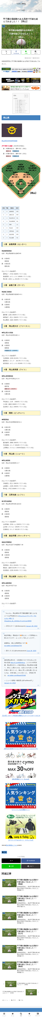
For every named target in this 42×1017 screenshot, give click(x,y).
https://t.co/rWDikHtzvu (17, 662)
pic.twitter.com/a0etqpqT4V (13, 645)
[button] (35, 52)
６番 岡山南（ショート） (21, 107)
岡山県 (16, 98)
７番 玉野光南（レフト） (21, 109)
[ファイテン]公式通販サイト (21, 809)
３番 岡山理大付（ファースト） (22, 103)
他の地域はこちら (11, 845)
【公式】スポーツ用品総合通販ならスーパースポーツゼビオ (21, 715)
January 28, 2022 (31, 626)
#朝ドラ (11, 618)
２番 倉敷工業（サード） (21, 101)
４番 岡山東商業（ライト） (21, 104)
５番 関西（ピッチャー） (21, 106)
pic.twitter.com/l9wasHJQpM (17, 675)
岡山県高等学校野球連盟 (9, 141)
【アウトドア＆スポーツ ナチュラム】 (21, 840)
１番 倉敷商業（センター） (21, 100)
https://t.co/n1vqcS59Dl (24, 621)
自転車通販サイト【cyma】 (21, 779)
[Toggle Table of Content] (25, 96)
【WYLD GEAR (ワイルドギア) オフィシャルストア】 (20, 748)
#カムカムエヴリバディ (26, 616)
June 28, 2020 (31, 651)
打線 (5, 852)
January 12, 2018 (10, 683)
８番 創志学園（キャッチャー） (22, 110)
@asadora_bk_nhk (10, 621)
